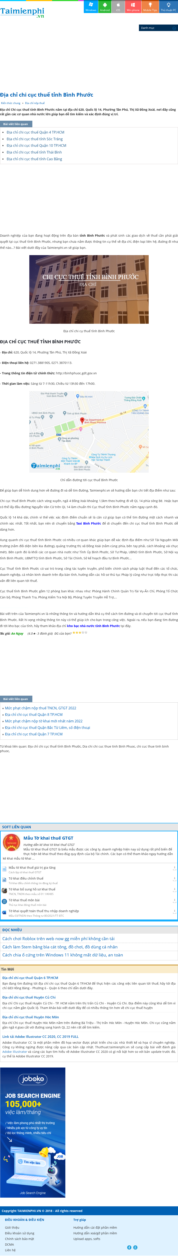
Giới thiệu (12, 1227)
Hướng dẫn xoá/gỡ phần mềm (95, 1233)
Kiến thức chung (10, 103)
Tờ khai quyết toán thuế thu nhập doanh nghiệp (44, 911)
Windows (91, 10)
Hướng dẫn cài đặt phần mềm (95, 1227)
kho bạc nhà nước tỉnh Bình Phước (93, 626)
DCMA (9, 1244)
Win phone (133, 10)
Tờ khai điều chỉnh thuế (26, 878)
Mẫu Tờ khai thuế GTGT (48, 838)
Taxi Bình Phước (88, 523)
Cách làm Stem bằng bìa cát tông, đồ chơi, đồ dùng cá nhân (60, 947)
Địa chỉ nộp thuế (35, 103)
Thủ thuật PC (168, 10)
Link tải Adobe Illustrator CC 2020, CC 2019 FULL (40, 1036)
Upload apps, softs (86, 1239)
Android (105, 10)
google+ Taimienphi (135, 1247)
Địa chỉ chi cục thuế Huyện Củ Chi (29, 997)
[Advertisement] (89, 56)
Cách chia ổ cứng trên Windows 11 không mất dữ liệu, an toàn (62, 955)
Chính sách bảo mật (19, 1239)
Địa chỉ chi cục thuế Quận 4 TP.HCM (35, 132)
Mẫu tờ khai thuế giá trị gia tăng (32, 867)
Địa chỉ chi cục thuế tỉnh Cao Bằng (34, 159)
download (22, 13)
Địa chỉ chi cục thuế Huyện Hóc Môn (30, 1017)
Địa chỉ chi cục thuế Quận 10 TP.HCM (36, 145)
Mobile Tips (150, 10)
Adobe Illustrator (14, 1052)
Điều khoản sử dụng (19, 1233)
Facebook (129, 1247)
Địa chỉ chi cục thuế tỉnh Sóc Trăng (35, 139)
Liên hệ (10, 1250)
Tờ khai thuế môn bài (24, 900)
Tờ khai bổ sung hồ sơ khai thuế (32, 889)
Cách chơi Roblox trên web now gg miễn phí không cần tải (58, 938)
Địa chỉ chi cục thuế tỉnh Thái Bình (34, 152)
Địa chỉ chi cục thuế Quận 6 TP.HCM (30, 978)
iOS (118, 10)
